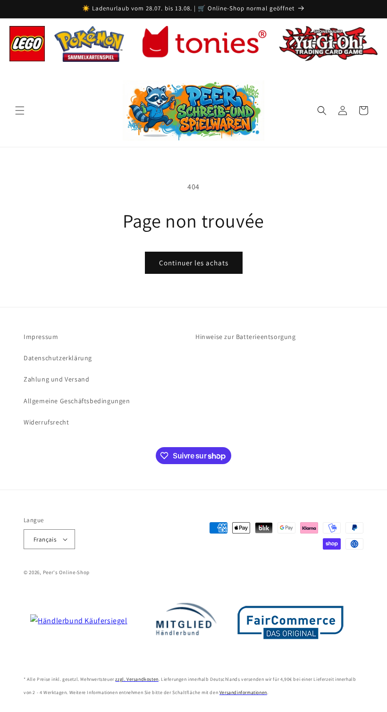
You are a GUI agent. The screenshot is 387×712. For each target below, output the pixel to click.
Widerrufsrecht (46, 422)
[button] (19, 110)
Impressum (41, 336)
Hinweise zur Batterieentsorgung (245, 336)
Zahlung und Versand (56, 379)
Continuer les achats (193, 262)
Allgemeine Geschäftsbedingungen (77, 401)
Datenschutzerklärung (58, 358)
